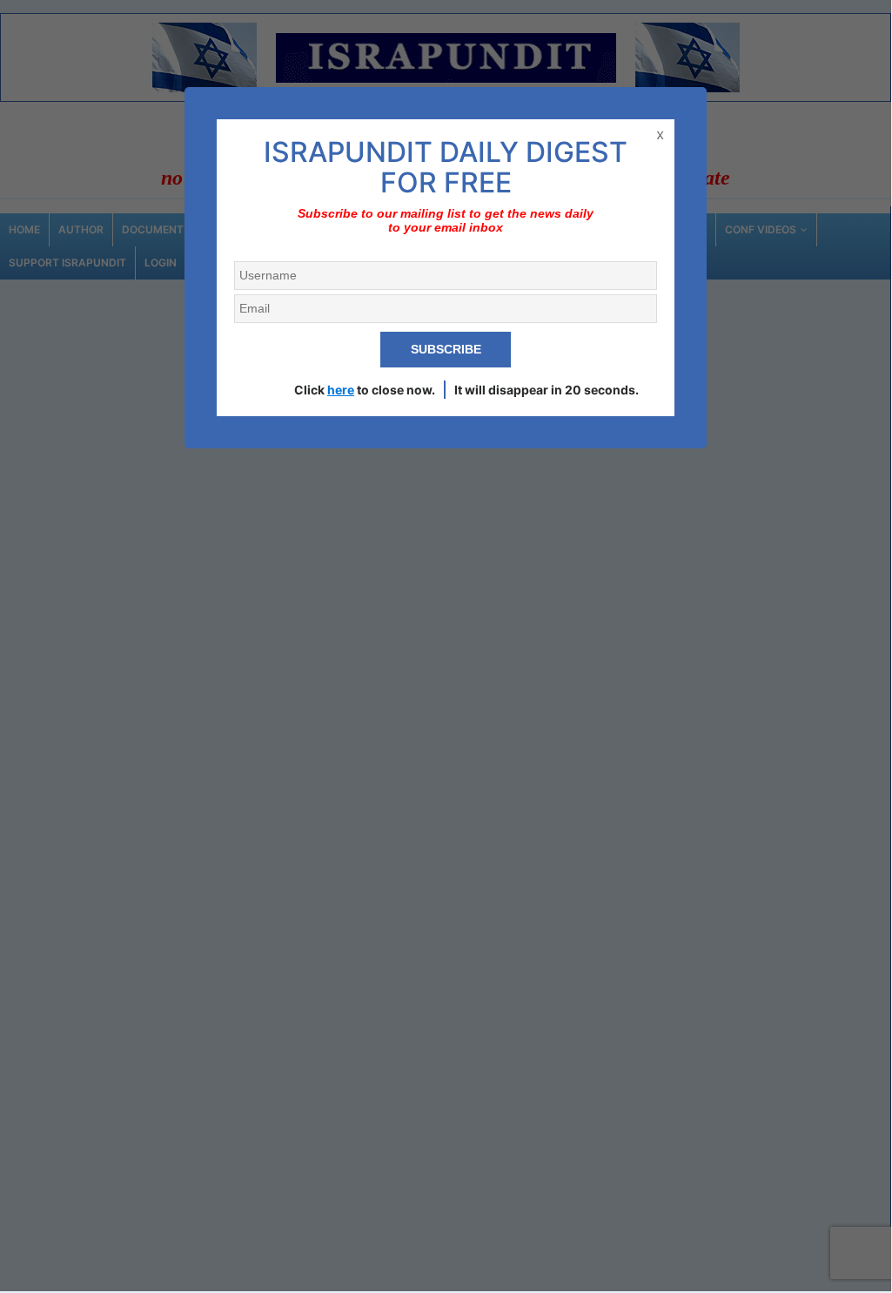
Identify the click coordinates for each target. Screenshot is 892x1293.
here (340, 389)
